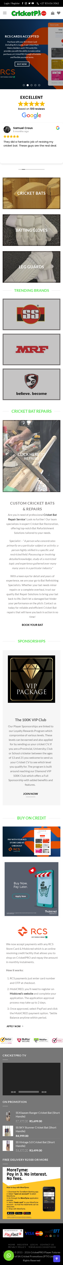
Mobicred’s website (21, 993)
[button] (31, 1079)
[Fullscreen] (56, 1092)
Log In (34, 1244)
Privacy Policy (17, 1247)
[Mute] (50, 1092)
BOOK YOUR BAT (32, 624)
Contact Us (47, 1244)
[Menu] (5, 13)
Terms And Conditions (42, 1247)
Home (11, 1244)
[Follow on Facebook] (23, 3)
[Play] (7, 1092)
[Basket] (52, 13)
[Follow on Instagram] (26, 3)
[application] (31, 1079)
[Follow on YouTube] (33, 3)
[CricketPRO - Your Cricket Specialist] (28, 13)
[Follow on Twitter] (29, 3)
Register (22, 1244)
